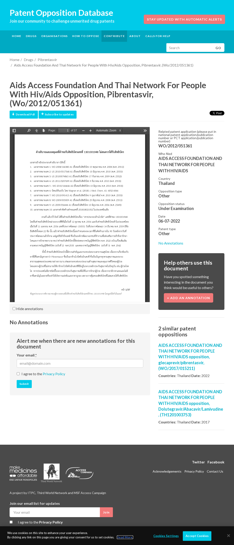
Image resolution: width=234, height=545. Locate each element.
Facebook (215, 462)
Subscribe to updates (59, 114)
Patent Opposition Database (61, 13)
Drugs (28, 59)
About (135, 36)
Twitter (198, 462)
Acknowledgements (167, 471)
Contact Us (215, 471)
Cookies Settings (166, 536)
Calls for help (157, 36)
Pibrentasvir (47, 59)
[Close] (228, 536)
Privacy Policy (54, 374)
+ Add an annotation (188, 298)
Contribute (114, 36)
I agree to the (43, 374)
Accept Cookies (197, 536)
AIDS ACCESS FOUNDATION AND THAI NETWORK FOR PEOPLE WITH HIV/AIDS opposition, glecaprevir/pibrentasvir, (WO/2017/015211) (190, 357)
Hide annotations (29, 308)
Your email (27, 355)
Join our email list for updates (35, 503)
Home (16, 36)
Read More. (125, 537)
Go (218, 48)
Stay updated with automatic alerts (184, 19)
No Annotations (170, 243)
